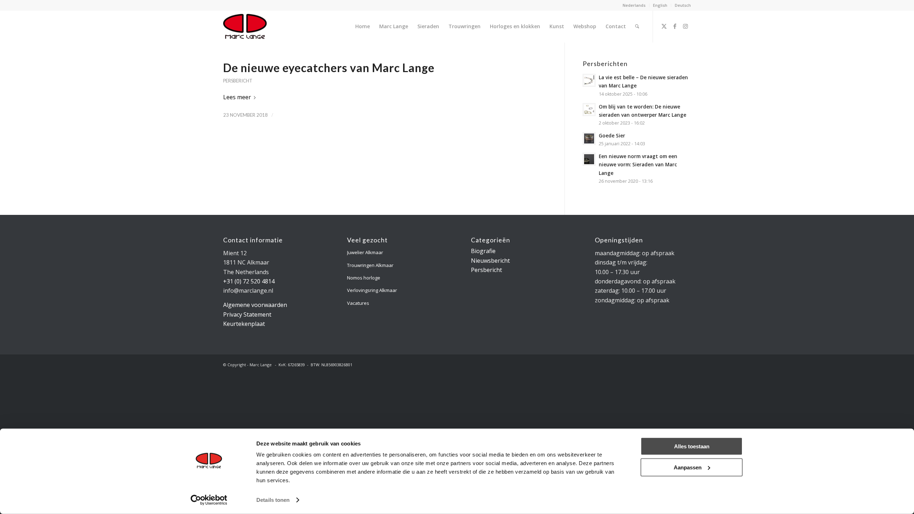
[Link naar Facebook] (674, 26)
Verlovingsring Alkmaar (372, 290)
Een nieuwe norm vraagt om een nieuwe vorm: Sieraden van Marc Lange (638, 164)
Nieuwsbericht (490, 260)
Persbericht (237, 81)
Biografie (483, 251)
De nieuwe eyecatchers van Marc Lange (329, 68)
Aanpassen (688, 467)
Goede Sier (612, 135)
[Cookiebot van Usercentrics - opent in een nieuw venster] (209, 500)
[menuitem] (634, 5)
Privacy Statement (247, 314)
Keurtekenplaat (244, 324)
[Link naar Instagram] (685, 26)
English (660, 5)
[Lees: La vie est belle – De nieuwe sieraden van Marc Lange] (589, 80)
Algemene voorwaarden (255, 305)
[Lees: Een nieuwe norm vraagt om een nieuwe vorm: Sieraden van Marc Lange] (589, 159)
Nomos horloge (363, 277)
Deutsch (683, 5)
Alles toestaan (691, 446)
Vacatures (358, 303)
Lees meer (237, 97)
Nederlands (634, 5)
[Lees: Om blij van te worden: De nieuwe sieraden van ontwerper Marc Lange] (589, 109)
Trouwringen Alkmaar (370, 265)
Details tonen (273, 500)
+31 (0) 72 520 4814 (249, 281)
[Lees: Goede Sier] (589, 138)
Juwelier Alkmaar (365, 252)
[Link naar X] (664, 26)
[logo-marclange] (245, 26)
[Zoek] (637, 26)
